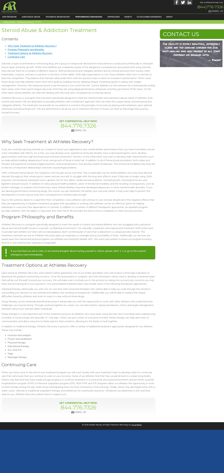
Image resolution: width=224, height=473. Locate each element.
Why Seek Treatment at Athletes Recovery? (32, 45)
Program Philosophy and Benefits (26, 49)
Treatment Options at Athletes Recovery (30, 52)
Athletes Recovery (9, 22)
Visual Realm (136, 425)
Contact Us (175, 34)
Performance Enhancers (25, 22)
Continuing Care (16, 56)
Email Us (217, 10)
